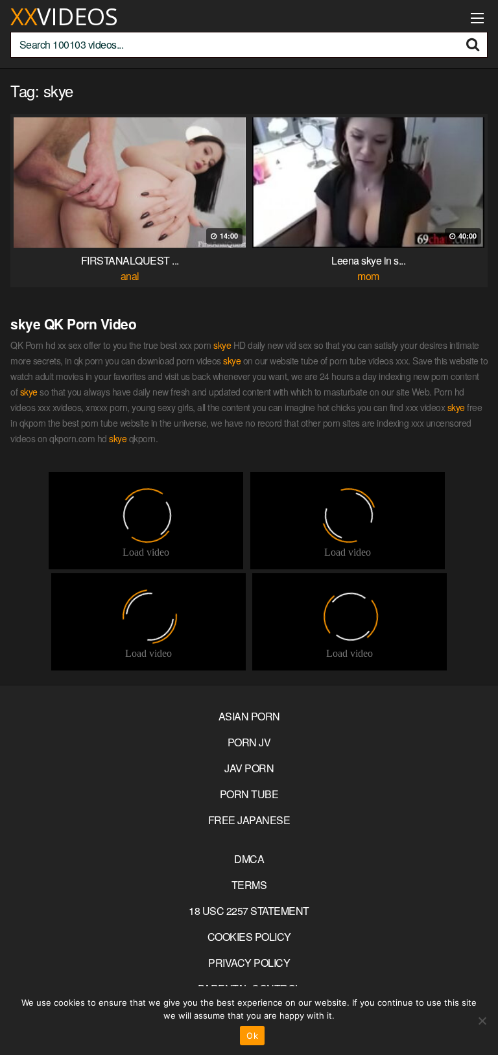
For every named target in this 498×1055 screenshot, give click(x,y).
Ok (252, 1035)
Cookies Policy (249, 936)
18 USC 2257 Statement (249, 910)
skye (222, 344)
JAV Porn (249, 768)
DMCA (249, 858)
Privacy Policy (249, 962)
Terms (249, 884)
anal (130, 275)
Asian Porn (249, 716)
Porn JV (249, 742)
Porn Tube (249, 794)
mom (368, 275)
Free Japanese (249, 819)
